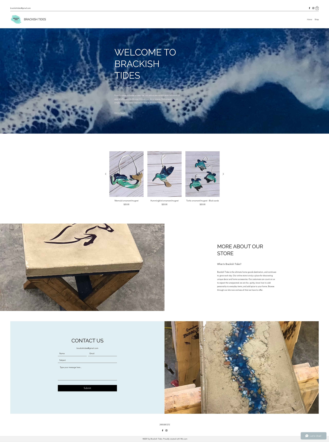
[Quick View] (126, 174)
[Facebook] (309, 8)
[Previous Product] (105, 174)
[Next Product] (223, 174)
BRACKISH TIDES (35, 19)
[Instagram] (313, 8)
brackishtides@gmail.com (20, 8)
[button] (317, 8)
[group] (164, 179)
